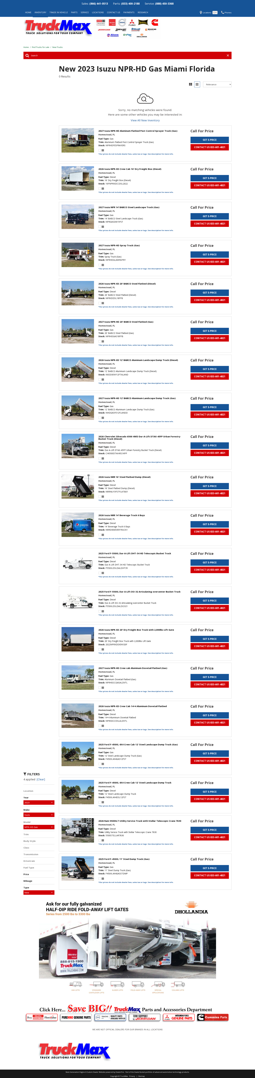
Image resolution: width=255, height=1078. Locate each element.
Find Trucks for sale (41, 47)
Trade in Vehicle (58, 12)
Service (85, 12)
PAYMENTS (128, 12)
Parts (74, 12)
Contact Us (113, 12)
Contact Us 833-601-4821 (209, 147)
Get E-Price (209, 139)
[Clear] (41, 779)
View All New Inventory (145, 120)
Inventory (40, 12)
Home (28, 12)
